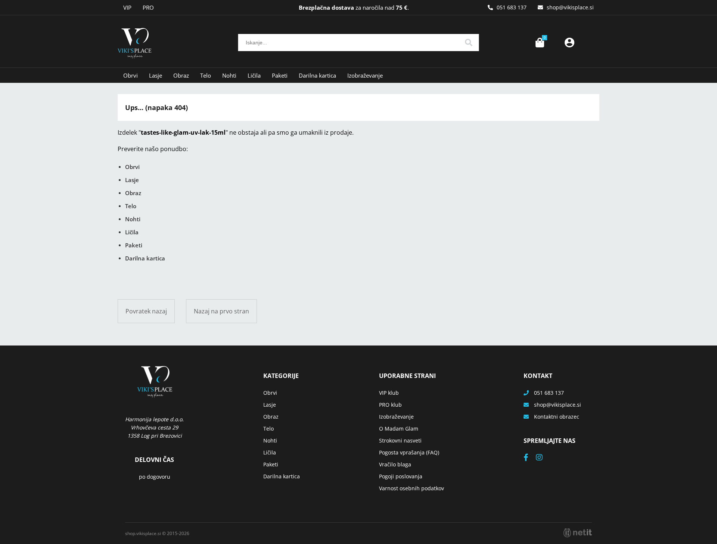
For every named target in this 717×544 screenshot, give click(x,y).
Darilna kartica (317, 75)
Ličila (254, 75)
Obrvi (130, 75)
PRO (148, 7)
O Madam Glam (398, 428)
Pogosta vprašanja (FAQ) (409, 452)
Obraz (181, 75)
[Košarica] (539, 42)
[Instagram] (543, 458)
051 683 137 (512, 7)
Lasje (155, 75)
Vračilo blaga (395, 464)
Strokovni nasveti (400, 440)
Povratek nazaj (146, 311)
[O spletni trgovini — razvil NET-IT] (578, 532)
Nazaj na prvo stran (221, 311)
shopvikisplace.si (570, 7)
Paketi (280, 75)
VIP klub (389, 392)
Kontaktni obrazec (556, 416)
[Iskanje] (468, 42)
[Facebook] (530, 458)
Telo (205, 75)
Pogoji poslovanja (400, 476)
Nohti (229, 75)
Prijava (569, 42)
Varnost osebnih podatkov (411, 488)
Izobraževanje (365, 75)
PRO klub (390, 404)
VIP (127, 7)
